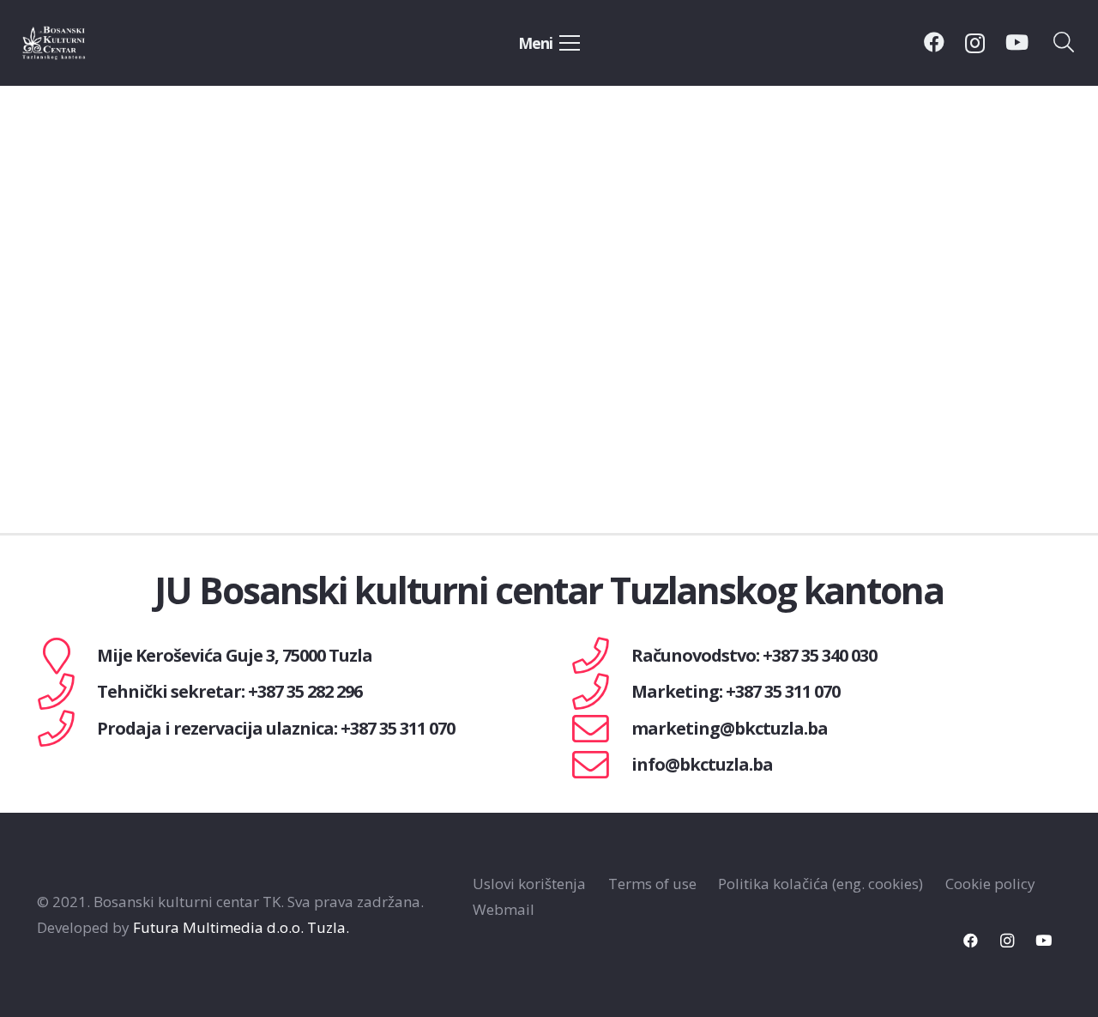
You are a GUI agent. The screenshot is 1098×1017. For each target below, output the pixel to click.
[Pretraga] (1064, 43)
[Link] (73, 43)
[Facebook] (934, 42)
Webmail (503, 909)
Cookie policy (990, 883)
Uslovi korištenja (529, 883)
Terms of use (652, 883)
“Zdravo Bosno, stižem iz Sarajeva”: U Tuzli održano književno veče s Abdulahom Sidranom (188, 390)
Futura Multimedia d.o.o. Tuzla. (241, 927)
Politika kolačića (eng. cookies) (820, 883)
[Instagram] (975, 43)
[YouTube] (1017, 42)
